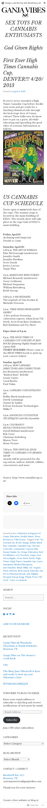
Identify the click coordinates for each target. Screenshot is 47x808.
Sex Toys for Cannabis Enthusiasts (23, 29)
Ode (5, 665)
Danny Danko (9, 552)
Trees (35, 577)
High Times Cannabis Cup (23, 561)
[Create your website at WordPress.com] (23, 3)
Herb (25, 558)
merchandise (9, 568)
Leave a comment (18, 580)
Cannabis (12, 546)
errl (17, 555)
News (37, 536)
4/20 (37, 539)
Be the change (22, 543)
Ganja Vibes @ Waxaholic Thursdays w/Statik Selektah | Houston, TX (20, 645)
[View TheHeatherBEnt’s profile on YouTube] (14, 614)
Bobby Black (36, 543)
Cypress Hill (32, 549)
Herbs (32, 558)
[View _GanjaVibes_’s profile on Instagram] (10, 614)
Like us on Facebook (16, 624)
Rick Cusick (23, 571)
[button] (23, 157)
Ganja (33, 555)
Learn (39, 561)
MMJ (25, 568)
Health (24, 536)
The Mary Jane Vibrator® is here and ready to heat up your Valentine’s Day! (21, 674)
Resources (8, 539)
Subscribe (11, 720)
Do (18, 552)
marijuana (8, 564)
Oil (30, 568)
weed (5, 580)
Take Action (19, 539)
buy (5, 546)
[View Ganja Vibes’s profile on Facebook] (4, 614)
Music (31, 536)
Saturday (34, 571)
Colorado (8, 549)
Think (28, 577)
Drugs (24, 552)
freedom (24, 555)
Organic (37, 568)
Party (5, 571)
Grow (19, 558)
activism (7, 543)
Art (14, 533)
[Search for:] (23, 597)
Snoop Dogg (18, 577)
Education (15, 536)
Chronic (36, 546)
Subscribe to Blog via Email (21, 693)
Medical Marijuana (23, 564)
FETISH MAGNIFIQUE (15, 684)
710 (41, 539)
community (19, 549)
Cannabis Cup (24, 546)
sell (28, 574)
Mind (19, 568)
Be (13, 543)
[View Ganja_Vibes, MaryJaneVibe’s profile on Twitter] (7, 614)
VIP (40, 577)
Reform (13, 571)
